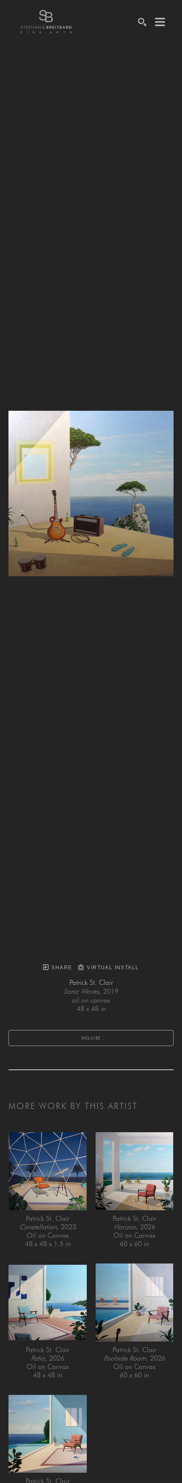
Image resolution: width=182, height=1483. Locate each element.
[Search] (142, 22)
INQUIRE (91, 1038)
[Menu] (160, 22)
